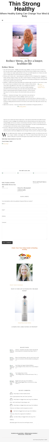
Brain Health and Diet (25, 393)
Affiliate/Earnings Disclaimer (31, 433)
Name (3, 203)
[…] (36, 351)
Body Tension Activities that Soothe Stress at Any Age (9, 184)
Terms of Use (21, 434)
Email (3, 210)
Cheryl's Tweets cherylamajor (16, 285)
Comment (4, 222)
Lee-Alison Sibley (17, 416)
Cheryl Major (16, 393)
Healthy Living (24, 58)
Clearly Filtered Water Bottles (24, 322)
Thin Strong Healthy (24, 6)
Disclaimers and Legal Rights (17, 433)
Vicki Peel (15, 411)
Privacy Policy (28, 434)
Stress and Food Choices (39, 182)
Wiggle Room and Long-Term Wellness (29, 399)
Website (4, 216)
